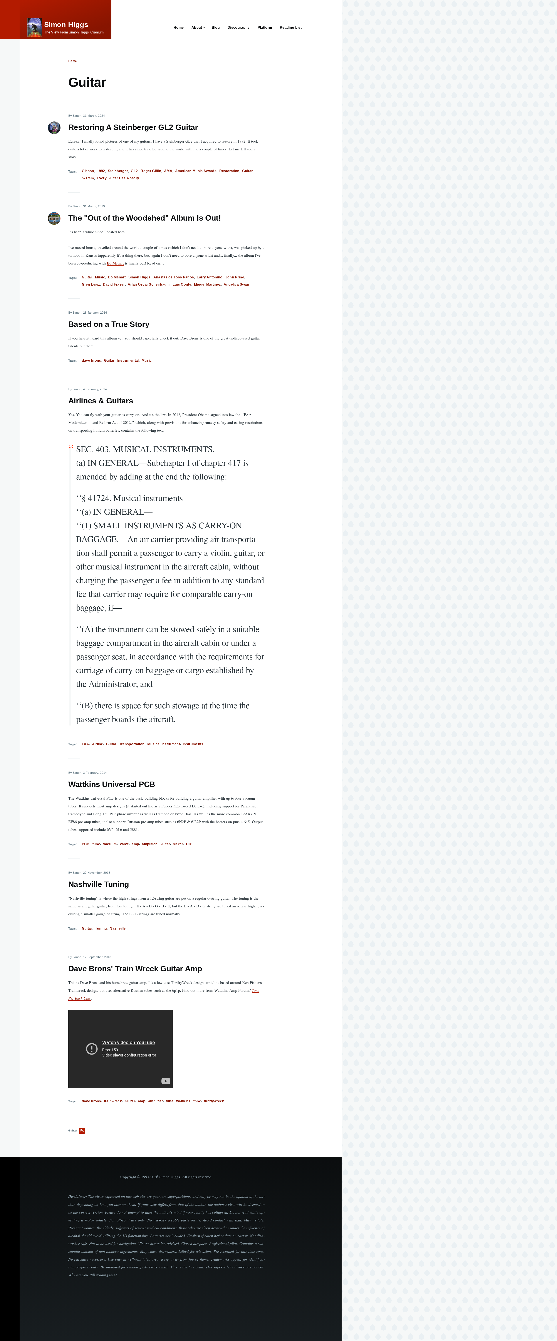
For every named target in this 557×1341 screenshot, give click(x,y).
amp (135, 844)
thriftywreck (214, 1101)
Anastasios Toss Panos (173, 277)
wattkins (183, 1101)
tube (96, 844)
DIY (189, 844)
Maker (178, 844)
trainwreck (113, 1101)
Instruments (193, 744)
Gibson (88, 171)
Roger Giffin (151, 171)
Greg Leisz (91, 284)
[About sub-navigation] (207, 27)
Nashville (118, 928)
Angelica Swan (236, 284)
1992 (101, 171)
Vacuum (110, 844)
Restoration (229, 171)
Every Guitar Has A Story (118, 178)
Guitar (247, 171)
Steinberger (118, 171)
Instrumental (128, 360)
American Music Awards (195, 171)
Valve (124, 844)
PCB (86, 844)
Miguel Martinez (207, 284)
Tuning (101, 928)
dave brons (91, 360)
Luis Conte (182, 284)
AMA (168, 171)
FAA (85, 744)
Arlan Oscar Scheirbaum (149, 284)
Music (100, 277)
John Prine (234, 277)
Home (72, 61)
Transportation (131, 744)
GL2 (134, 171)
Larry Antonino (209, 277)
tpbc (197, 1101)
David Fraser (114, 284)
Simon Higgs (66, 24)
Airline (97, 744)
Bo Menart (115, 263)
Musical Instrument (163, 744)
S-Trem (88, 178)
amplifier (149, 844)
